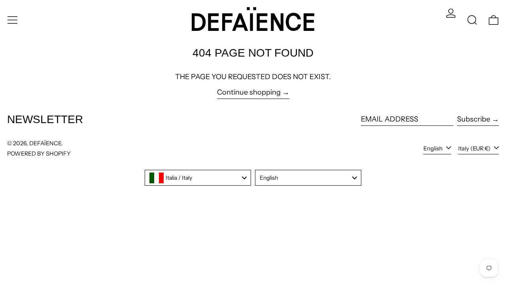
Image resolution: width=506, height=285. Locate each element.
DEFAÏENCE (45, 143)
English (433, 148)
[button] (472, 20)
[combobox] (198, 178)
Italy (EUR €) (475, 148)
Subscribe (473, 119)
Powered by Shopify (39, 153)
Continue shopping (249, 92)
